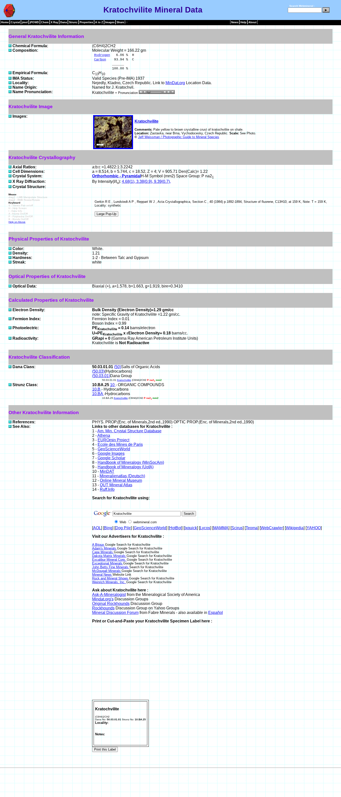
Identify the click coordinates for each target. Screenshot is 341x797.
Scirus (237, 528)
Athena (103, 435)
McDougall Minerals (107, 571)
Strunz (73, 22)
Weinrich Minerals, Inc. (109, 582)
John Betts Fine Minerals (110, 567)
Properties (86, 22)
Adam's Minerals (104, 548)
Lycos (205, 528)
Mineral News (102, 574)
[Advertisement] (212, 662)
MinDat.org (175, 83)
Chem (45, 22)
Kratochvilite (147, 121)
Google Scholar (111, 458)
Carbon (100, 59)
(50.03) (98, 371)
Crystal (15, 22)
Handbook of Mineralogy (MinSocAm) (131, 462)
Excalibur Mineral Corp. (109, 559)
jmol (25, 22)
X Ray (54, 22)
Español (215, 612)
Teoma (252, 528)
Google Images (111, 453)
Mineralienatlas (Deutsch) (122, 476)
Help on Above (16, 222)
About (252, 22)
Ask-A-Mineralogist (109, 594)
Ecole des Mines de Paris (120, 444)
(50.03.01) (101, 376)
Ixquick (190, 528)
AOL (97, 528)
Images (110, 22)
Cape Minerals (103, 552)
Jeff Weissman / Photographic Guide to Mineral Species (178, 137)
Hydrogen (102, 55)
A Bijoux (98, 544)
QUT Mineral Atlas (116, 485)
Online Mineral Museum (121, 480)
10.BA (98, 394)
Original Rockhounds (111, 603)
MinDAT (107, 471)
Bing (108, 528)
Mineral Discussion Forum (115, 612)
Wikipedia (295, 528)
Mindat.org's (103, 599)
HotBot (175, 528)
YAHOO (314, 528)
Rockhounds (103, 608)
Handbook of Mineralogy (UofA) (126, 467)
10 (113, 385)
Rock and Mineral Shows (110, 578)
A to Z (99, 22)
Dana (63, 22)
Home (5, 22)
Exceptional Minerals (107, 563)
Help (243, 22)
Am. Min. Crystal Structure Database (129, 431)
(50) (117, 367)
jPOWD (34, 22)
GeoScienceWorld (114, 449)
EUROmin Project (113, 440)
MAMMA (220, 528)
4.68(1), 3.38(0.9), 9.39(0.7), (146, 181)
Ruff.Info (107, 489)
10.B (96, 389)
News (234, 22)
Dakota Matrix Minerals (109, 556)
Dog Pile (123, 528)
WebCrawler (272, 528)
